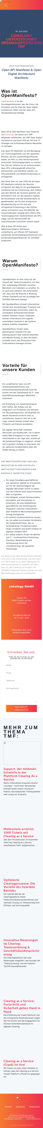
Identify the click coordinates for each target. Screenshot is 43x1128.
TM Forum (9, 135)
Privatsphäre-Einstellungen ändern (21, 1115)
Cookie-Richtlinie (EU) (33, 1119)
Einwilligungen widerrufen (13, 1119)
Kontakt (8, 1107)
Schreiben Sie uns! (21, 630)
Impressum (20, 1107)
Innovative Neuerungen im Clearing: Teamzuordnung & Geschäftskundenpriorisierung (21, 947)
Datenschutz (34, 1107)
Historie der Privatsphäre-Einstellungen (21, 1117)
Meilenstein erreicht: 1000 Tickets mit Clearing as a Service (19, 833)
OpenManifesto (7, 101)
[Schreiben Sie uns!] (21, 625)
